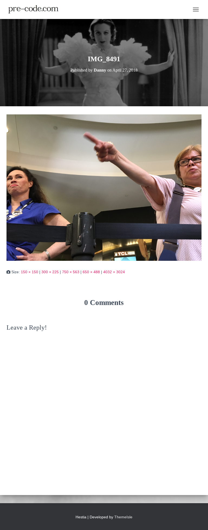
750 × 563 (70, 272)
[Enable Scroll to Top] (197, 519)
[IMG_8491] (104, 187)
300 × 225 (50, 272)
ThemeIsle (123, 517)
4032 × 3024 (114, 272)
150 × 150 (29, 272)
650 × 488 (91, 272)
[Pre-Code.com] (35, 9)
